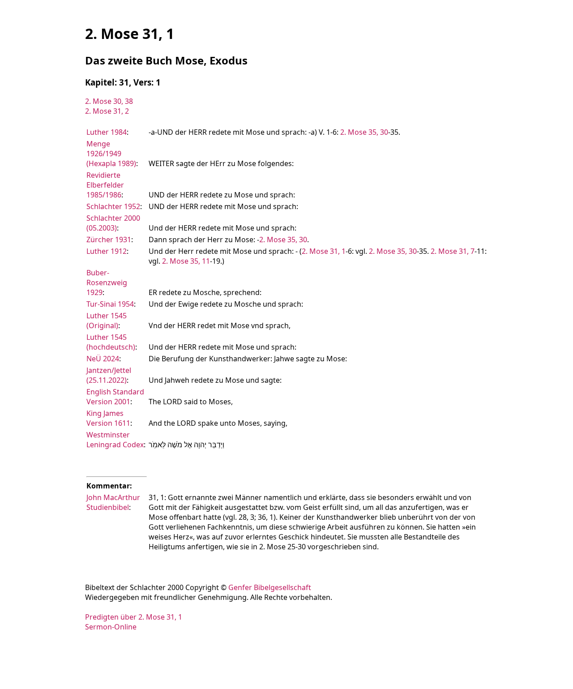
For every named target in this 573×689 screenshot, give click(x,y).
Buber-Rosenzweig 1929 (106, 282)
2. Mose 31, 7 (453, 251)
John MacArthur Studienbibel (113, 502)
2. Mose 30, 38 (109, 101)
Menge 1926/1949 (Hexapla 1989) (111, 153)
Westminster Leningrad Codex (115, 439)
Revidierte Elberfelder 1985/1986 (105, 185)
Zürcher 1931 (108, 239)
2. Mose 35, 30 (364, 132)
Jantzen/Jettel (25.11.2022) (108, 375)
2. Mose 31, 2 (107, 111)
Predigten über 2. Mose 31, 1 (133, 617)
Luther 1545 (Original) (106, 320)
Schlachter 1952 (113, 206)
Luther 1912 (106, 251)
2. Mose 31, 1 (324, 251)
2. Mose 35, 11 (186, 261)
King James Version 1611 (108, 418)
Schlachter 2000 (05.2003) (113, 223)
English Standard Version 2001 (115, 397)
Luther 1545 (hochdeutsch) (110, 342)
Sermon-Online (111, 627)
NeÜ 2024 (102, 359)
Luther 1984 (106, 132)
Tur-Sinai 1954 (110, 304)
